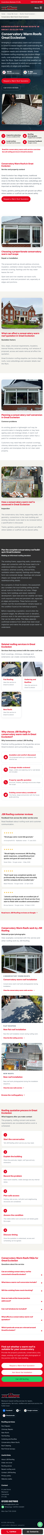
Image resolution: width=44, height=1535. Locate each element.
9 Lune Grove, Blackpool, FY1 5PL (11, 2)
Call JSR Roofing (22, 1379)
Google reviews (32, 1410)
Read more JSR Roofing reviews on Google (18, 913)
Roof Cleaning (6, 1445)
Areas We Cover (12, 14)
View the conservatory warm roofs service (18, 990)
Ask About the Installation (22, 1372)
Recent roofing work (8, 1469)
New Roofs (5, 1432)
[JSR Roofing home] (9, 8)
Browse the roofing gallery (12, 1095)
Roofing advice (6, 1466)
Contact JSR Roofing (8, 1472)
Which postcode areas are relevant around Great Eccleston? (18, 1328)
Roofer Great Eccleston (27, 14)
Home (3, 14)
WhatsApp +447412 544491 (14, 1507)
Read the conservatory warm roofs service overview (21, 149)
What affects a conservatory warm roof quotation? (17, 1318)
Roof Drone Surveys (8, 1449)
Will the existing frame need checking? (17, 1290)
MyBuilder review (21, 840)
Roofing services (8, 1422)
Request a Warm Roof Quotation (15, 81)
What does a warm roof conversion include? (19, 1282)
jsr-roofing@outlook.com (10, 1504)
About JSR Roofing (7, 1459)
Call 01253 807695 (37, 2)
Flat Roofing (5, 1436)
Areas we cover (6, 1462)
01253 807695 (9, 1501)
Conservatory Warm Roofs (10, 1442)
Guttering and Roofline (9, 1439)
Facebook (9, 1410)
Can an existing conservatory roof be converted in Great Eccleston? (16, 1273)
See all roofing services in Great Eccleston (17, 152)
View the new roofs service (12, 1088)
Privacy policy (6, 1476)
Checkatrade (10, 1415)
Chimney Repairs (7, 1429)
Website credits (6, 1479)
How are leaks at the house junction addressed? (15, 1299)
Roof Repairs (5, 1426)
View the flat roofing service (13, 1038)
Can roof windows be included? (14, 1309)
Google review (17, 862)
